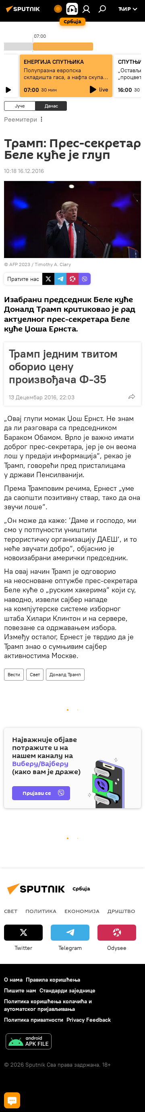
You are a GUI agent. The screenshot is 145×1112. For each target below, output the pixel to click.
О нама (13, 979)
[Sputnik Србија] (24, 12)
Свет (35, 674)
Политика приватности (33, 1019)
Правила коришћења (53, 979)
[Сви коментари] (12, 1100)
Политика (40, 911)
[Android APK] (28, 1042)
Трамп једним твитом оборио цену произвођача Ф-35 (63, 366)
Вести (14, 674)
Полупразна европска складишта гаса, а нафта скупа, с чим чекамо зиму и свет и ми (64, 77)
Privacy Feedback (88, 1019)
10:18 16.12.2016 (24, 171)
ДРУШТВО (121, 911)
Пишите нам (20, 990)
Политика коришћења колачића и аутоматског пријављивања (48, 1005)
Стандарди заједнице (67, 990)
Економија (81, 911)
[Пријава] (86, 9)
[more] (132, 396)
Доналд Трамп (65, 674)
